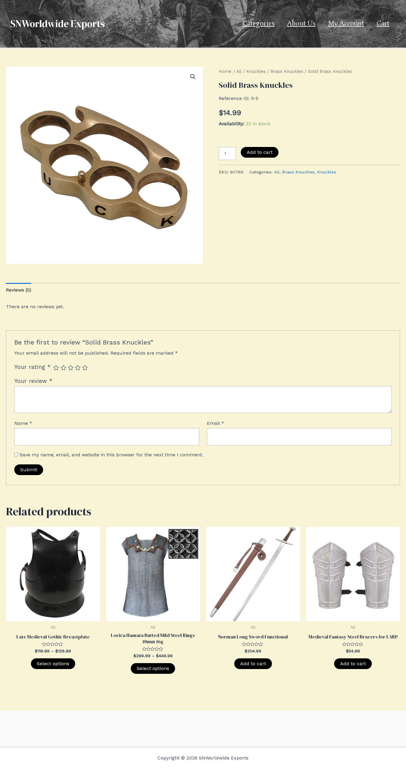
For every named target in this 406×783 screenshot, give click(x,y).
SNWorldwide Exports (57, 23)
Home (225, 71)
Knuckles (256, 71)
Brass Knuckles (286, 71)
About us (301, 23)
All (239, 71)
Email (215, 423)
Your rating (32, 367)
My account (346, 23)
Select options (53, 663)
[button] (193, 76)
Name (23, 423)
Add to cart (260, 152)
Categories (259, 23)
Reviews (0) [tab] (18, 290)
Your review (33, 381)
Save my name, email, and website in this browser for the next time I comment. (111, 455)
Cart (383, 23)
